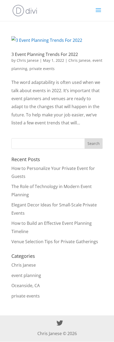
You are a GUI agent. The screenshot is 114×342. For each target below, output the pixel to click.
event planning (26, 275)
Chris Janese (28, 60)
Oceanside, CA (25, 285)
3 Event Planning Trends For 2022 (44, 54)
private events (42, 68)
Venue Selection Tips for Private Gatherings (54, 242)
